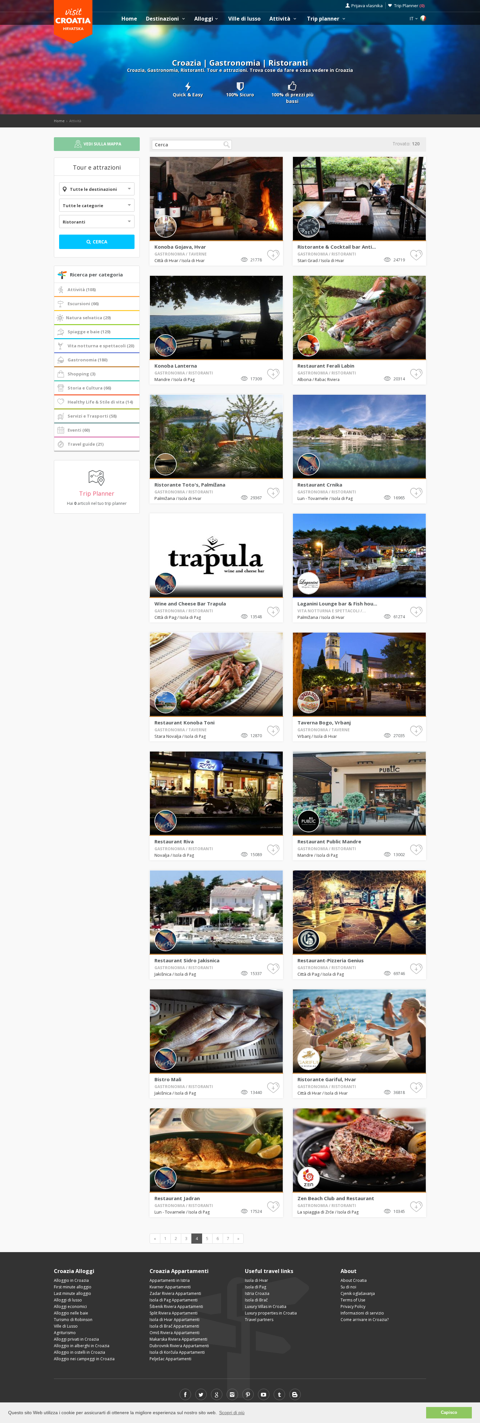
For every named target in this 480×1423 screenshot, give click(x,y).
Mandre (162, 379)
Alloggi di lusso (68, 1300)
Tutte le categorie (83, 205)
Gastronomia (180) (87, 360)
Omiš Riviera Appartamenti (175, 1332)
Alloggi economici (70, 1306)
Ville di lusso (244, 18)
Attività (280, 18)
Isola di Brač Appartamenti (174, 1326)
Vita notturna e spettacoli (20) (101, 346)
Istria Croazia (257, 1293)
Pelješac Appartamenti (170, 1359)
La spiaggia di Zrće (315, 1212)
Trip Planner (409, 5)
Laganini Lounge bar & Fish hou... (337, 603)
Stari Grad (307, 260)
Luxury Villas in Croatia (265, 1306)
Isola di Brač (256, 1300)
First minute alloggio (72, 1287)
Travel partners (259, 1319)
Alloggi (203, 18)
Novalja (161, 855)
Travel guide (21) (86, 444)
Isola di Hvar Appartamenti (175, 1319)
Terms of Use (353, 1300)
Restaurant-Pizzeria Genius (330, 960)
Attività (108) (82, 289)
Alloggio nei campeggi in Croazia (84, 1359)
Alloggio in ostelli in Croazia (79, 1352)
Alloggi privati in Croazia (76, 1339)
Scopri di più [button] (232, 1412)
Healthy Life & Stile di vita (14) (100, 402)
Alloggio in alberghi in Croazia (81, 1346)
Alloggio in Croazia (71, 1280)
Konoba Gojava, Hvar (180, 246)
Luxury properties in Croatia (271, 1313)
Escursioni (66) (83, 303)
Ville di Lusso (66, 1326)
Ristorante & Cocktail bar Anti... (336, 246)
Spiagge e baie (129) (89, 332)
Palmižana (164, 498)
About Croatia (354, 1280)
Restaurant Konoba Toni (184, 722)
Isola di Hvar (193, 260)
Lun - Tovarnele (312, 498)
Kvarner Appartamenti (170, 1287)
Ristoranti (74, 222)
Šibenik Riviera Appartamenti (176, 1306)
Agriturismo (65, 1332)
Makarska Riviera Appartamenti (178, 1339)
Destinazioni (163, 18)
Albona (304, 379)
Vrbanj (304, 736)
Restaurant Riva (174, 841)
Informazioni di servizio (362, 1313)
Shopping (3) (81, 374)
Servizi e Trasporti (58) (92, 416)
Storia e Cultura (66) (89, 388)
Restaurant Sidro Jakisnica (186, 960)
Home (129, 18)
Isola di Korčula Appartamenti (177, 1352)
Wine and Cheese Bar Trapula (190, 603)
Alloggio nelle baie (71, 1313)
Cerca (99, 242)
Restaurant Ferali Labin (325, 365)
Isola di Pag (184, 379)
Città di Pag (165, 617)
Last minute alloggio (72, 1293)
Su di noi (348, 1287)
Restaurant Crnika (319, 484)
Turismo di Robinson (73, 1319)
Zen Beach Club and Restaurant (335, 1198)
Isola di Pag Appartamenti (174, 1300)
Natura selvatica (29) (88, 318)
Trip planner (324, 18)
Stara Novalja (167, 736)
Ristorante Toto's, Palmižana (189, 484)
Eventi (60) (79, 430)
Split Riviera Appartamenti (174, 1313)
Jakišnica (162, 974)
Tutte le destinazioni (93, 189)
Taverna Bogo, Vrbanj (324, 722)
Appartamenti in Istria (170, 1280)
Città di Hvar (166, 260)
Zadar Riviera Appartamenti (175, 1293)
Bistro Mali (167, 1079)
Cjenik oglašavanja (358, 1293)
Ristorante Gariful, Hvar (326, 1079)
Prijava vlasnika (367, 5)
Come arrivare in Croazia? (365, 1319)
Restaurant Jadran (177, 1198)
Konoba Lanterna (175, 365)
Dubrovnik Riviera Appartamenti (179, 1346)
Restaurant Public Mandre (329, 841)
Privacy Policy (353, 1306)
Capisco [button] (449, 1412)
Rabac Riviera (327, 379)
